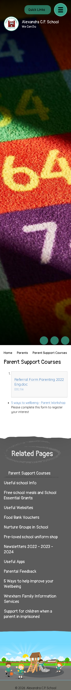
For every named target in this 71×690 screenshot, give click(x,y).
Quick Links (36, 10)
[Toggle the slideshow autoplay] (65, 340)
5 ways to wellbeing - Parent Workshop (38, 403)
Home (8, 353)
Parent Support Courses (50, 353)
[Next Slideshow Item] (54, 340)
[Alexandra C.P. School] (11, 23)
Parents (22, 353)
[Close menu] (60, 9)
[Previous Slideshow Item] (44, 340)
